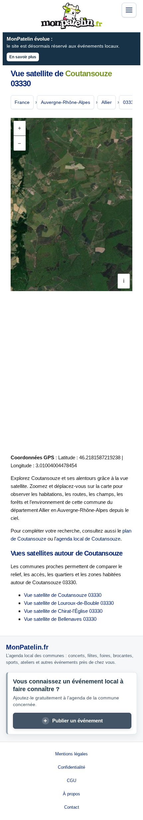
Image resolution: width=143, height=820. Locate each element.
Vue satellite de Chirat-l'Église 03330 (63, 611)
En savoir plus (22, 57)
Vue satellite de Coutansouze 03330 (62, 595)
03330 (129, 102)
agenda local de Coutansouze (88, 539)
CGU (71, 780)
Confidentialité (71, 767)
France (22, 102)
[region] (71, 204)
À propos (71, 793)
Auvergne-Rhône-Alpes (65, 102)
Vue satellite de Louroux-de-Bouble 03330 (69, 603)
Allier (106, 102)
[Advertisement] (71, 371)
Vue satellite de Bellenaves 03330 (60, 619)
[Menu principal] (129, 10)
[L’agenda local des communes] (71, 16)
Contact (71, 807)
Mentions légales (71, 753)
